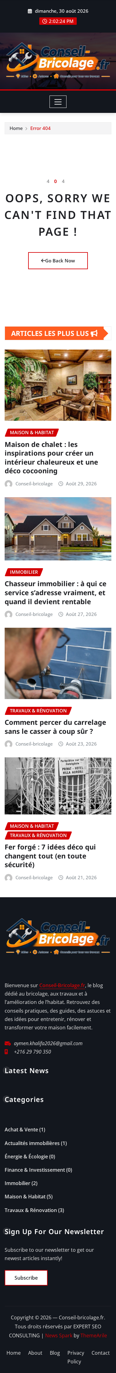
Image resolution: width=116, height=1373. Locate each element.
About (35, 1352)
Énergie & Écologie (26, 1156)
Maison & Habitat (25, 1196)
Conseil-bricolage (34, 483)
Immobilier (17, 1183)
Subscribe (26, 1277)
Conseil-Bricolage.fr (62, 985)
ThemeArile (93, 1335)
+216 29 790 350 (32, 1051)
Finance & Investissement (35, 1169)
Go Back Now (60, 260)
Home (16, 128)
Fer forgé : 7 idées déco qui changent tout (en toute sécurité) (50, 855)
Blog (55, 1352)
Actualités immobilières (32, 1143)
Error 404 (40, 128)
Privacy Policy (75, 1357)
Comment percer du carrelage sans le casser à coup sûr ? (55, 726)
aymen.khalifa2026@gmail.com (48, 1043)
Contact (101, 1352)
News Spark (58, 1335)
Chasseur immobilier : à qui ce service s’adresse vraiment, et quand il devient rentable (55, 592)
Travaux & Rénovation (31, 1210)
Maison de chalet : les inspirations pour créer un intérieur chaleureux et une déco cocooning (51, 457)
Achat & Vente (21, 1129)
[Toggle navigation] (58, 102)
